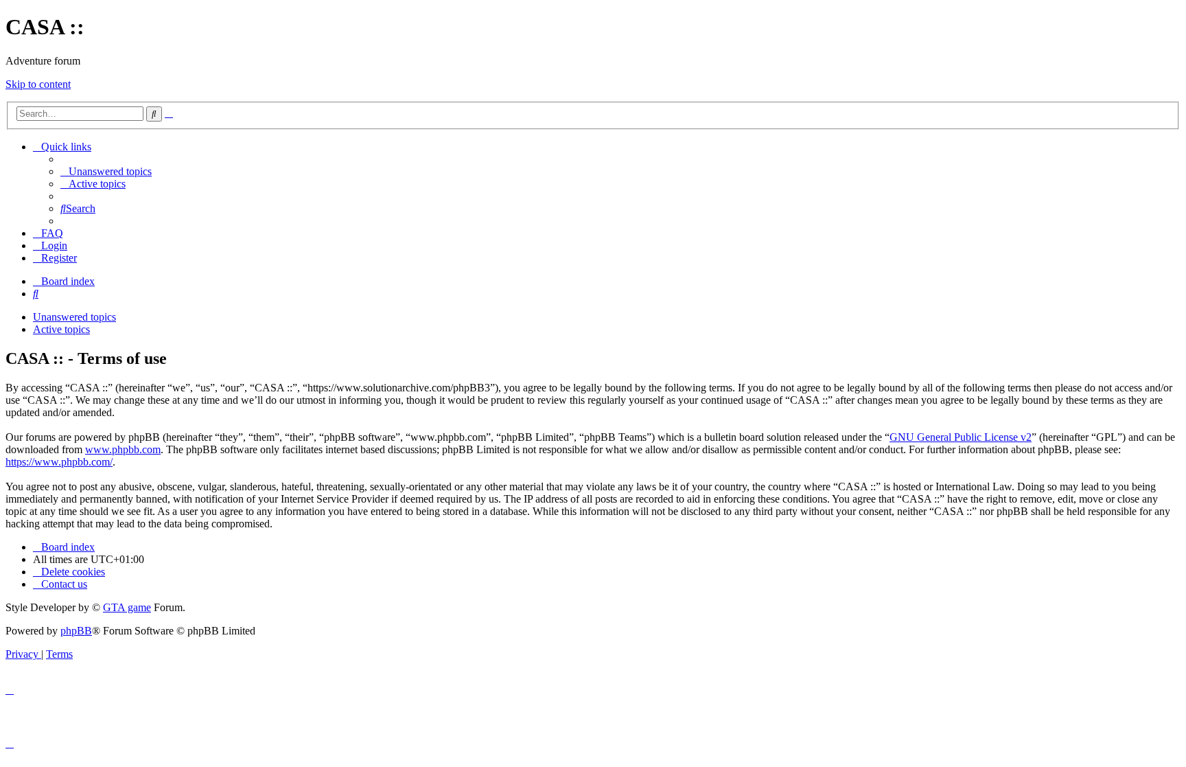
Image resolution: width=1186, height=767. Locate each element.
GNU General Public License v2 (961, 437)
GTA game (127, 607)
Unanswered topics (74, 317)
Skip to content (38, 84)
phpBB (76, 631)
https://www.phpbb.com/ (59, 462)
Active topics (61, 329)
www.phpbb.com (123, 449)
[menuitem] (106, 171)
